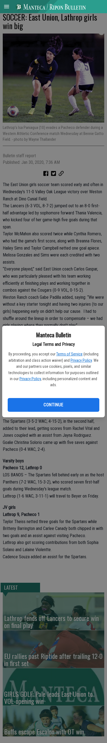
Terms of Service (69, 354)
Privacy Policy (81, 360)
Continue (53, 404)
